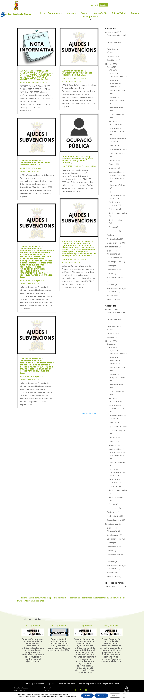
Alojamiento (112, 254)
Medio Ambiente (116, 172)
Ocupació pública (89, 166)
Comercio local (111, 32)
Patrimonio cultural (115, 277)
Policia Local (114, 209)
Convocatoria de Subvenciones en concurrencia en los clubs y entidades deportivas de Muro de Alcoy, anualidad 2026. (59, 644)
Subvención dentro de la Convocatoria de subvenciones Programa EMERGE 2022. (77, 72)
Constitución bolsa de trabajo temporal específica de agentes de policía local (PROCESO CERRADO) (77, 159)
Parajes (110, 273)
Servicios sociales (116, 220)
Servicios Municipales (118, 213)
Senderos (111, 295)
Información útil (99, 13)
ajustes (73, 697)
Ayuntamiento (55, 13)
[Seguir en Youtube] (86, 690)
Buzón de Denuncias (66, 684)
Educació (112, 160)
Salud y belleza (113, 56)
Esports (112, 164)
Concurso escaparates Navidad (115, 83)
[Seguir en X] (81, 690)
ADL (33, 168)
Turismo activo (113, 299)
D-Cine (113, 145)
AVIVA (111, 121)
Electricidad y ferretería (116, 35)
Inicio (42, 13)
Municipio (71, 13)
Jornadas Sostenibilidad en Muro (117, 195)
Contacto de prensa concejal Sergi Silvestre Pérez (98, 684)
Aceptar (87, 695)
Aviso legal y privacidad (34, 684)
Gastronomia (112, 269)
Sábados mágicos (117, 153)
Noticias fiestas (113, 239)
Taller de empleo (117, 114)
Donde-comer (113, 258)
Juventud (112, 168)
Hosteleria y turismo (115, 42)
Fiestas (110, 265)
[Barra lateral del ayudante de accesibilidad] (2, 14)
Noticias (35, 82)
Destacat (110, 235)
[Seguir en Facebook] (76, 690)
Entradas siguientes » (89, 413)
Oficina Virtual (119, 13)
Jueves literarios (117, 149)
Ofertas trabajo (116, 107)
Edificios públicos (114, 261)
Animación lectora (117, 131)
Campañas (114, 124)
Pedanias (111, 284)
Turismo (135, 13)
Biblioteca (113, 128)
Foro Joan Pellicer (117, 185)
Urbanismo (44, 82)
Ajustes (115, 695)
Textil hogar (112, 60)
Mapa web (51, 684)
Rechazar (101, 695)
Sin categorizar (111, 247)
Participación (89, 17)
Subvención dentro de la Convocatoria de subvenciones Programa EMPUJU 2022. (35, 162)
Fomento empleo (117, 90)
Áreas (84, 13)
